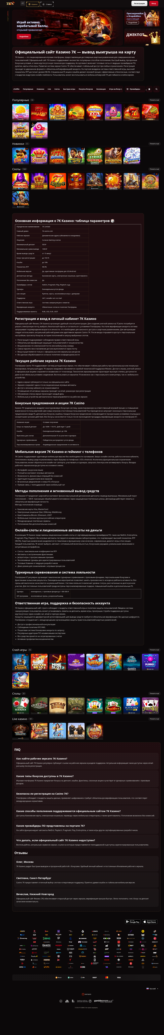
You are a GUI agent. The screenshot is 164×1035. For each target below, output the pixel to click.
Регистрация (139, 3)
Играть (21, 119)
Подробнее (23, 36)
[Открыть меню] (23, 3)
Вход (154, 3)
